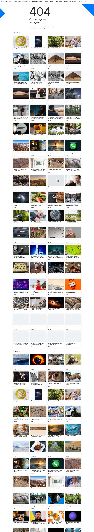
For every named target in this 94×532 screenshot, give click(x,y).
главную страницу (41, 28)
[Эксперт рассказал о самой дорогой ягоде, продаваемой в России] (21, 519)
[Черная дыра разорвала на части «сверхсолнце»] (56, 305)
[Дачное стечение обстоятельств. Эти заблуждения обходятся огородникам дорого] (38, 235)
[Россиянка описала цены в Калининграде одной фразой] (73, 200)
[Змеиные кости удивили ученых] (56, 166)
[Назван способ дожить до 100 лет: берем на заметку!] (38, 426)
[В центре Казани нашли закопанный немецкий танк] (38, 484)
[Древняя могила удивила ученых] (73, 466)
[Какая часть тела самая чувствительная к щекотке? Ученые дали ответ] (21, 426)
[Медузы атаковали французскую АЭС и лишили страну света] (56, 409)
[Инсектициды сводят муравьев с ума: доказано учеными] (56, 426)
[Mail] (1, 1)
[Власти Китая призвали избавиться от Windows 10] (56, 183)
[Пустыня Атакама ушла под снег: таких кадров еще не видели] (21, 148)
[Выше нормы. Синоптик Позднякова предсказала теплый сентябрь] (56, 519)
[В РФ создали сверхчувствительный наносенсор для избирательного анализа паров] (38, 392)
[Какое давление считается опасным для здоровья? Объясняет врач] (38, 79)
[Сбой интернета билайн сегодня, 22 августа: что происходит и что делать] (56, 113)
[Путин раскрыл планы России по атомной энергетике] (56, 444)
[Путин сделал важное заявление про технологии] (73, 374)
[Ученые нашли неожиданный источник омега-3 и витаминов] (73, 253)
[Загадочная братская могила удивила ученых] (38, 183)
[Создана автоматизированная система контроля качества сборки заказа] (73, 270)
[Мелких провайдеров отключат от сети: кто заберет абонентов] (21, 374)
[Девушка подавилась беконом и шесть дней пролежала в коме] (38, 166)
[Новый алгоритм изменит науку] (56, 392)
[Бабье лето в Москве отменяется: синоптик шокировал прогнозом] (21, 113)
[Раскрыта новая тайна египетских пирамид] (56, 61)
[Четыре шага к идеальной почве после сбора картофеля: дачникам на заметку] (21, 183)
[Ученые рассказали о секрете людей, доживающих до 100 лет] (73, 235)
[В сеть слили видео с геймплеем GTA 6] (38, 322)
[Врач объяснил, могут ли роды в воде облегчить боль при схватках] (73, 166)
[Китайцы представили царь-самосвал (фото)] (21, 61)
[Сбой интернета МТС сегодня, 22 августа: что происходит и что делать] (56, 200)
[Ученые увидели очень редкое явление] (56, 357)
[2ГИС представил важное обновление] (73, 339)
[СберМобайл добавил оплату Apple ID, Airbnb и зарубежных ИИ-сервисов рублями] (73, 392)
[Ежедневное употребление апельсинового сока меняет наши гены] (38, 131)
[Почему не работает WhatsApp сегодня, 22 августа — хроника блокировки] (73, 148)
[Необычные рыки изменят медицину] (21, 218)
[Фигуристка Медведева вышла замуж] (38, 270)
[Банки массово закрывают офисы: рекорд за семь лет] (73, 426)
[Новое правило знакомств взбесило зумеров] (38, 287)
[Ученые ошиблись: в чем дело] (56, 218)
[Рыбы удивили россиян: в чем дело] (73, 61)
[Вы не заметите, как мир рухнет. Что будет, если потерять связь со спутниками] (73, 322)
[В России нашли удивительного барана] (73, 484)
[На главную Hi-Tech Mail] (4, 1)
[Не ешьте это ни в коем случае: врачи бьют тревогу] (21, 44)
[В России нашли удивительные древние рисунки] (21, 166)
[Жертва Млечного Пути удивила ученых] (21, 200)
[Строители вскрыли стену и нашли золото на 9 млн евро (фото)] (21, 270)
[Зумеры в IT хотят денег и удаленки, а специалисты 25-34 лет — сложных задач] (21, 287)
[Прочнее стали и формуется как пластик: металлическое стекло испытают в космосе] (21, 305)
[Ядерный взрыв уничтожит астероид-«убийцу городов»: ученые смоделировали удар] (38, 357)
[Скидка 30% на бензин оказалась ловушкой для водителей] (21, 392)
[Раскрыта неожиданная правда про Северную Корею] (73, 96)
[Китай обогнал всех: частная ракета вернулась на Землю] (73, 409)
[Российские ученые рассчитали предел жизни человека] (56, 148)
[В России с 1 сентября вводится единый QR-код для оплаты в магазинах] (21, 235)
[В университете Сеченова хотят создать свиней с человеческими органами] (73, 305)
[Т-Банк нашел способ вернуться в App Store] (38, 409)
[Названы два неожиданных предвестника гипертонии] (38, 218)
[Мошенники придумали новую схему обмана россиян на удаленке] (38, 113)
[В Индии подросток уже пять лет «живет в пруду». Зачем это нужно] (56, 131)
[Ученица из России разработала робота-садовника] (73, 357)
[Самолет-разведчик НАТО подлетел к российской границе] (21, 131)
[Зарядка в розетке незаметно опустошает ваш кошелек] (38, 96)
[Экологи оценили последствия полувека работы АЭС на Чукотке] (73, 113)
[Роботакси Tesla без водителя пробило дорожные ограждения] (73, 444)
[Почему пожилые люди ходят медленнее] (56, 96)
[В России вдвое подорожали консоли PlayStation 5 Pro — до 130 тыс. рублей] (38, 253)
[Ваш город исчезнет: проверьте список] (38, 148)
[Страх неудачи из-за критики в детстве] (56, 322)
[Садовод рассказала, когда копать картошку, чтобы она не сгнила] (21, 339)
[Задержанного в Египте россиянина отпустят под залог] (21, 322)
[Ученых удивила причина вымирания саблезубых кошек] (73, 218)
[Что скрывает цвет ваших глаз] (56, 484)
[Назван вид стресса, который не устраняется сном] (56, 339)
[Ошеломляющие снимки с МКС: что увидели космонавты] (38, 44)
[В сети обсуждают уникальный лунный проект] (56, 270)
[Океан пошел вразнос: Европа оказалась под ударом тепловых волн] (21, 79)
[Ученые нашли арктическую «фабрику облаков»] (56, 374)
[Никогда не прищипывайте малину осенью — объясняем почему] (56, 44)
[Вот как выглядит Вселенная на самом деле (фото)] (21, 409)
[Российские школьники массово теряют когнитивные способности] (56, 253)
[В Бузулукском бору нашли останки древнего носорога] (38, 374)
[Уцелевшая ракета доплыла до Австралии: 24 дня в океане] (21, 466)
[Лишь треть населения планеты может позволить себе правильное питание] (38, 200)
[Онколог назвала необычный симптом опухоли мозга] (38, 305)
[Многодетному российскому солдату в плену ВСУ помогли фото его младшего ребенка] (56, 466)
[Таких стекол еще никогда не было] (56, 235)
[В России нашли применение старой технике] (38, 444)
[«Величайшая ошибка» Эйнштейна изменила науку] (21, 253)
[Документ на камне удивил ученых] (38, 61)
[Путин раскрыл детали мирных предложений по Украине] (38, 339)
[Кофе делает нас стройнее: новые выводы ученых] (73, 183)
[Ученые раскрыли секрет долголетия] (73, 44)
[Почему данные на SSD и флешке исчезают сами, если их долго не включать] (56, 287)
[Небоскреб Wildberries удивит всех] (21, 444)
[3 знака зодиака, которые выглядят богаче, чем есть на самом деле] (73, 131)
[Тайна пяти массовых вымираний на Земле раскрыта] (38, 466)
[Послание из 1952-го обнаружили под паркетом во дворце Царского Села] (38, 519)
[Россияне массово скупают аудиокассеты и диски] (73, 287)
